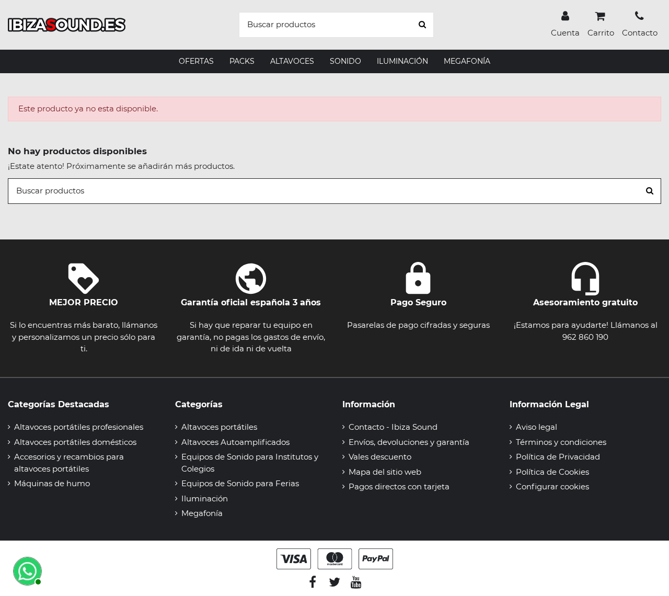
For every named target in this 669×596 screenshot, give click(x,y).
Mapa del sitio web (385, 472)
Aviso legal (536, 427)
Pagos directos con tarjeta (399, 486)
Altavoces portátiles (219, 427)
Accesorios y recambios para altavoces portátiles (69, 463)
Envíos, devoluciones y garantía (409, 442)
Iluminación (204, 498)
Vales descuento (380, 457)
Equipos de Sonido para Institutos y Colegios (249, 463)
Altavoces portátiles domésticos (75, 442)
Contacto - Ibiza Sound (393, 427)
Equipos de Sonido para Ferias (240, 483)
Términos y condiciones (561, 442)
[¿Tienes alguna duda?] (26, 570)
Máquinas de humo (52, 483)
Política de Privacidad (558, 457)
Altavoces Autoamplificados (235, 442)
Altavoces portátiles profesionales (78, 427)
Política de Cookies (552, 472)
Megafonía (202, 513)
